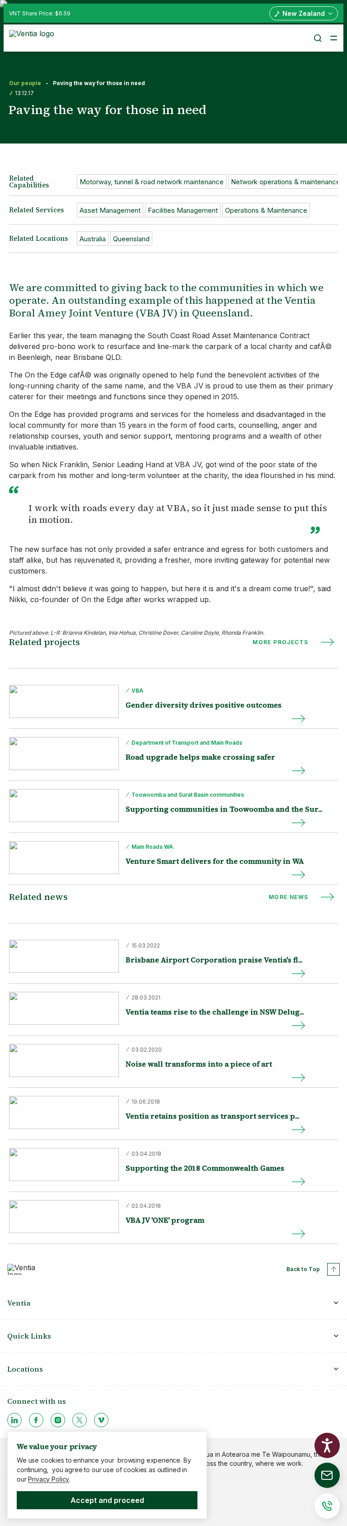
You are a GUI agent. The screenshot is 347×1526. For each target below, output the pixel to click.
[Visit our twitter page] (79, 1420)
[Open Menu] (333, 38)
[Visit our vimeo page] (101, 1420)
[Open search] (317, 38)
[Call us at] (327, 1506)
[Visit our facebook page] (36, 1420)
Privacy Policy (48, 1479)
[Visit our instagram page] (58, 1420)
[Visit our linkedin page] (14, 1420)
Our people (25, 83)
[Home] (33, 37)
